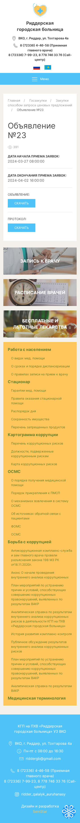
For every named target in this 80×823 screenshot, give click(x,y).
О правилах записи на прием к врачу (39, 374)
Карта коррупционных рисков (34, 464)
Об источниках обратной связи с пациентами (36, 516)
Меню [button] (44, 79)
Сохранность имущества (30, 419)
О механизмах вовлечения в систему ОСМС (39, 503)
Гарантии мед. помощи (28, 390)
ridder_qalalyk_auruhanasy (43, 794)
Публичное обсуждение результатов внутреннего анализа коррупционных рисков (40, 646)
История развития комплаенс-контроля (41, 634)
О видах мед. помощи (28, 358)
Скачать (21, 203)
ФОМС (16, 526)
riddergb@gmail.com (43, 758)
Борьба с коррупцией (29, 541)
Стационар (19, 381)
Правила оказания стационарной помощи (36, 400)
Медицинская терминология (37, 698)
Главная (14, 100)
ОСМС (14, 471)
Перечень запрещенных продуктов (38, 427)
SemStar (40, 811)
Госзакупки (38, 100)
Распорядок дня (23, 411)
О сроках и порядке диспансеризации (40, 366)
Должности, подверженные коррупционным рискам (32, 453)
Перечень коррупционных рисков (37, 443)
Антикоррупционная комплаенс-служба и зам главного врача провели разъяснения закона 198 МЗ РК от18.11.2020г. (41, 557)
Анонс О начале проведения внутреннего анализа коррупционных (40, 575)
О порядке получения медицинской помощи (38, 482)
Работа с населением (29, 349)
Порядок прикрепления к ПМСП (35, 493)
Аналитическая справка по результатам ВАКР (41, 688)
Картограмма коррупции (33, 434)
